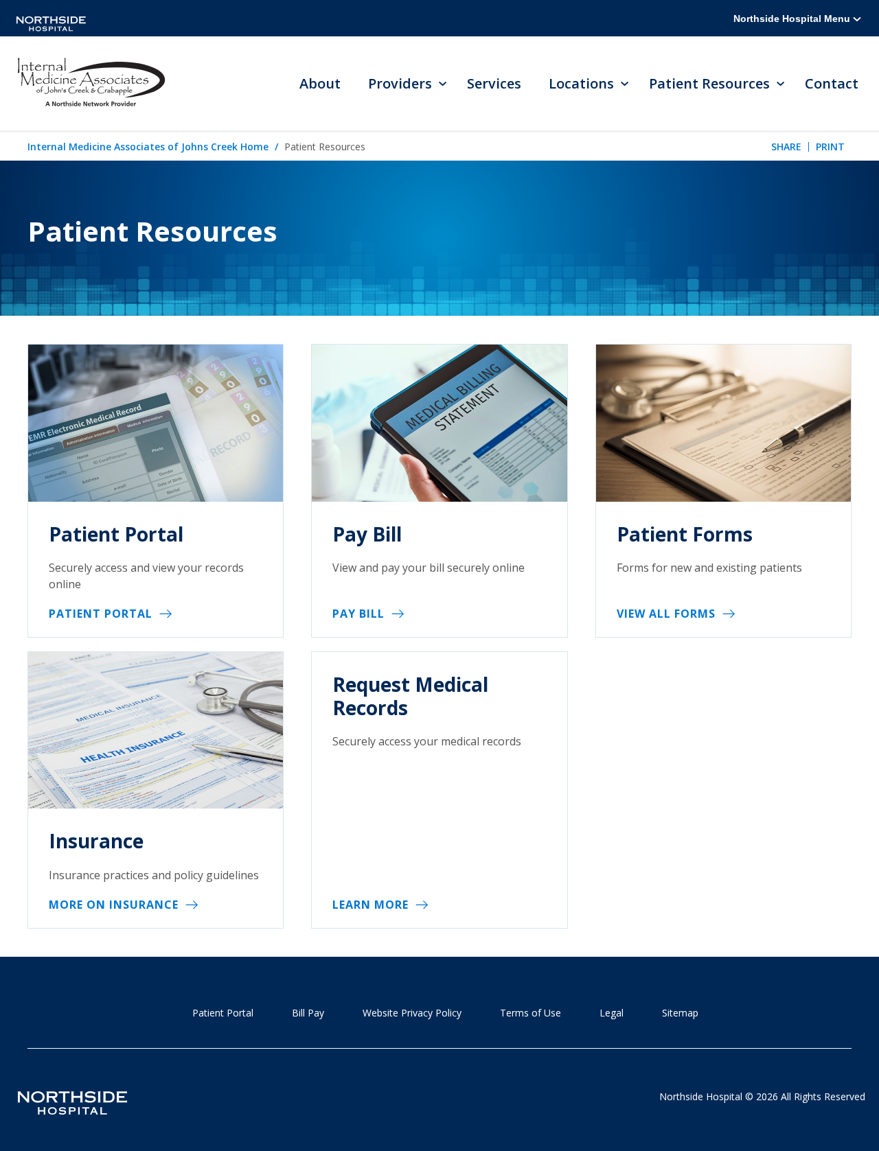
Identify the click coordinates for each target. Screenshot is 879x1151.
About (320, 83)
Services (494, 83)
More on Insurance (114, 904)
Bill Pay (308, 1012)
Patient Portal (100, 613)
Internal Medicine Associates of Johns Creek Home (148, 146)
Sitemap (680, 1012)
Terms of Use (530, 1012)
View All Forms (666, 613)
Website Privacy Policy (412, 1012)
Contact (831, 83)
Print (830, 146)
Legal (612, 1012)
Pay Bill (358, 613)
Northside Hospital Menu (793, 18)
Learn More (370, 904)
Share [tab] (786, 146)
